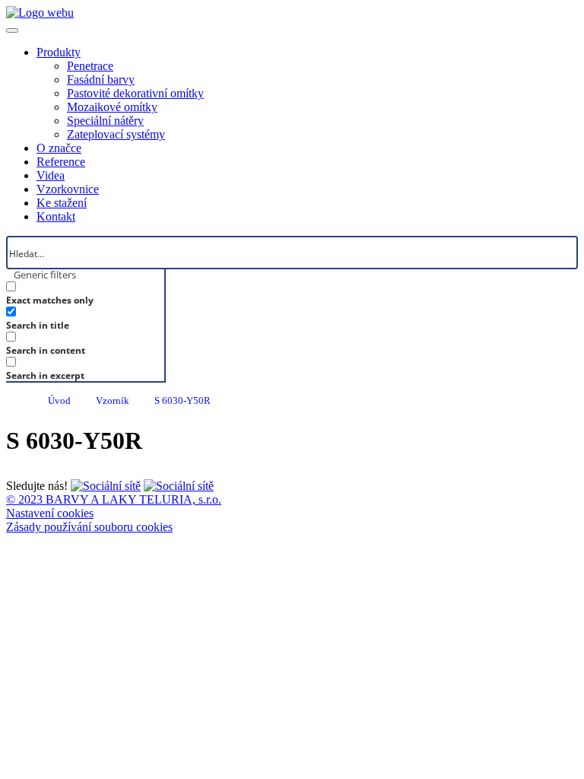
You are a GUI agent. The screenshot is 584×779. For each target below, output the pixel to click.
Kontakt (55, 216)
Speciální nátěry (105, 120)
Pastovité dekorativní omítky (135, 93)
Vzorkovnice (67, 189)
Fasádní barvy (101, 79)
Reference (60, 161)
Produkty (58, 52)
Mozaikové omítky (112, 106)
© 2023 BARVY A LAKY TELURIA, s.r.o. (113, 499)
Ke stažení (61, 202)
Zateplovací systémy (116, 134)
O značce (58, 147)
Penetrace (90, 65)
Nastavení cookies (50, 513)
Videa (50, 175)
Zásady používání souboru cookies (89, 526)
